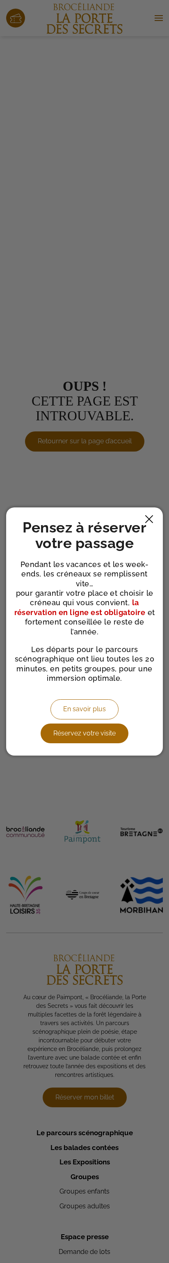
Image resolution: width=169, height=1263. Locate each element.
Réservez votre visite (84, 733)
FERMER (149, 519)
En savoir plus (84, 709)
